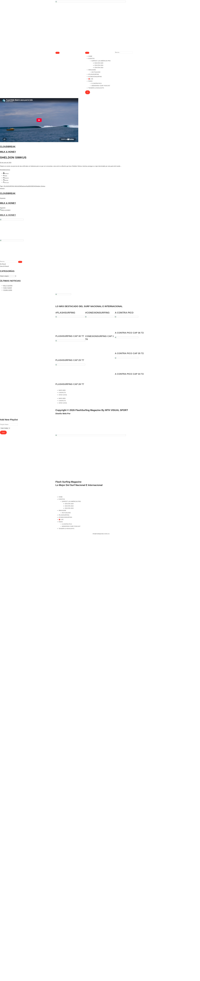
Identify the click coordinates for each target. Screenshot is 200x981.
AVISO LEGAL (63, 395)
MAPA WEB (62, 390)
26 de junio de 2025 (5, 162)
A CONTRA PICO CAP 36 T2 (129, 333)
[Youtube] (70, 49)
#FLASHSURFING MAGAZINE (12, 186)
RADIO (90, 81)
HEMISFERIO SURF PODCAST (100, 85)
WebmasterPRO (78, 413)
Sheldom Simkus (40, 186)
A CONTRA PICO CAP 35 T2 (129, 353)
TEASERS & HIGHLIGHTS (96, 88)
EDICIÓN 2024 (99, 65)
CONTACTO (62, 392)
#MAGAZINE (92, 70)
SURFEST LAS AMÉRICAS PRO (101, 61)
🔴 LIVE (90, 79)
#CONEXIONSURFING (95, 76)
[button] (130, 55)
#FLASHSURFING (93, 74)
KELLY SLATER (7, 285)
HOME (90, 56)
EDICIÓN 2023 (99, 67)
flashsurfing (24, 186)
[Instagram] (66, 49)
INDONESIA (31, 186)
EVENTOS (91, 58)
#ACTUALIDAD (95, 72)
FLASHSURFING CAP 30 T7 (69, 336)
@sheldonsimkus (5, 169)
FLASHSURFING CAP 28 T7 (69, 384)
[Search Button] (20, 262)
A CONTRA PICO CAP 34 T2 (129, 374)
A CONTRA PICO (96, 83)
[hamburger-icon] (87, 53)
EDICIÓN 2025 (99, 63)
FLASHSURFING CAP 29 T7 (69, 360)
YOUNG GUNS (7, 290)
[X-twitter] (62, 49)
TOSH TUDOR (7, 288)
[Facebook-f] (57, 49)
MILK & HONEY (8, 215)
